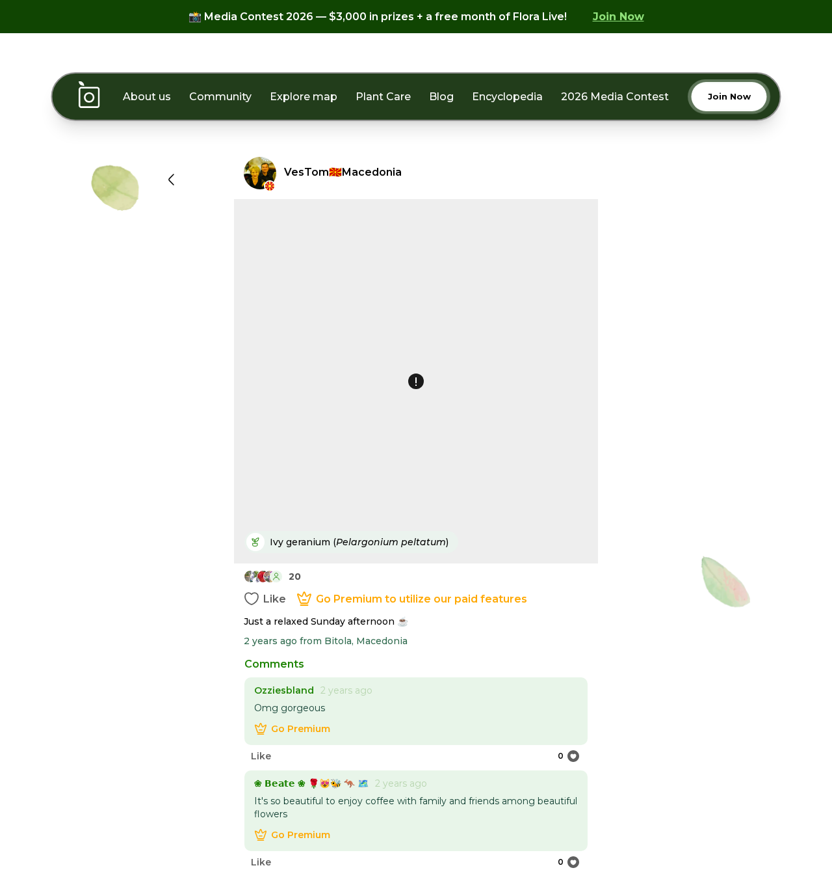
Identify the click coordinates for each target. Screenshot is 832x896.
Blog (441, 96)
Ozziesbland (284, 690)
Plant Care (383, 96)
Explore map (303, 96)
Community (220, 96)
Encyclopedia (507, 96)
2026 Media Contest (615, 96)
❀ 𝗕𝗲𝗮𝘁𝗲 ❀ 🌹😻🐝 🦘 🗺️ (311, 783)
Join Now (618, 16)
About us (147, 96)
